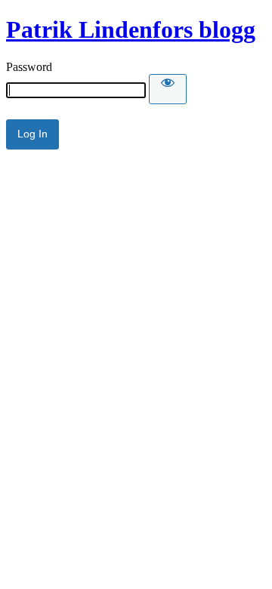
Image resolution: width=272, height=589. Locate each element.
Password (29, 66)
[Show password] (168, 89)
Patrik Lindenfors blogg (130, 29)
